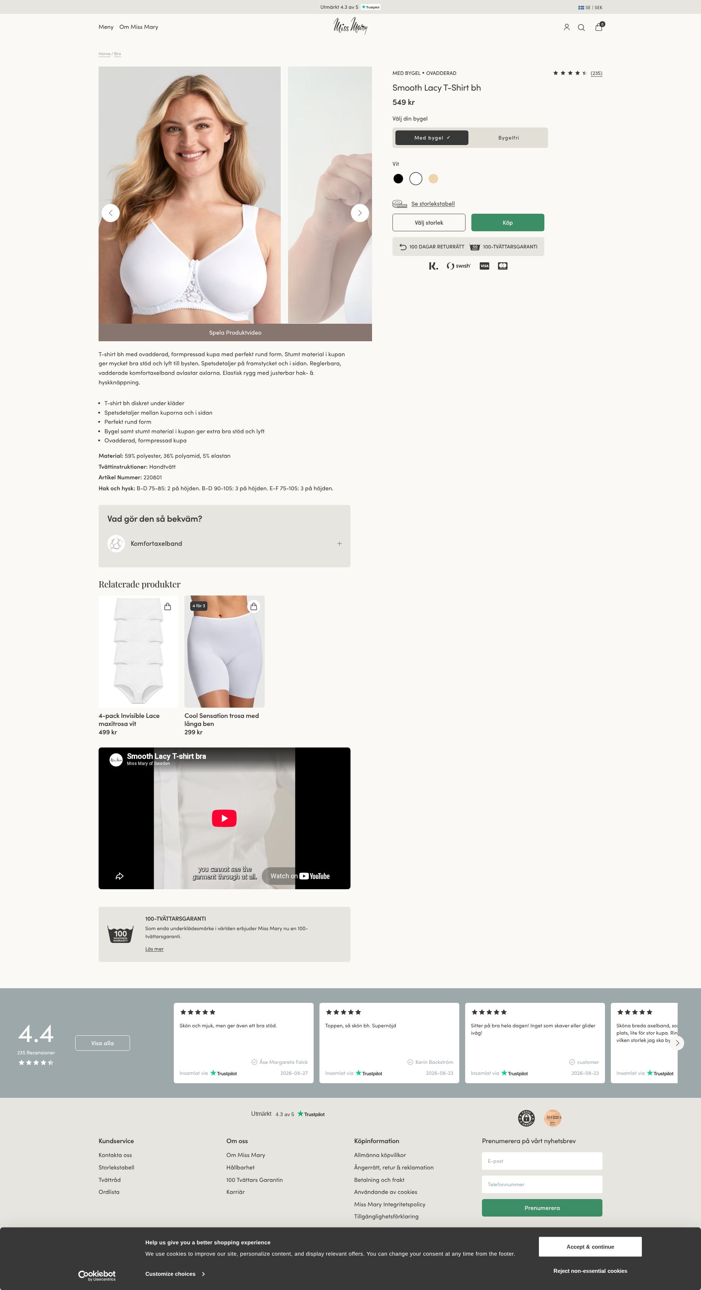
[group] (139, 651)
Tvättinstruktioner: (123, 467)
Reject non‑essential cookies (590, 1270)
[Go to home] (350, 26)
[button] (398, 179)
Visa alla (102, 1043)
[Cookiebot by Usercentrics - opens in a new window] (97, 1275)
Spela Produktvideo (235, 332)
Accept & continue (590, 1247)
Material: (111, 456)
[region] (426, 1043)
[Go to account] (566, 27)
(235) (596, 73)
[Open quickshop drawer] (167, 606)
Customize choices (170, 1274)
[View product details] (139, 722)
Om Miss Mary (138, 27)
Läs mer (154, 948)
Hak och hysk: (117, 488)
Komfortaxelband (156, 543)
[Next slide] (677, 1043)
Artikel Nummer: (120, 477)
